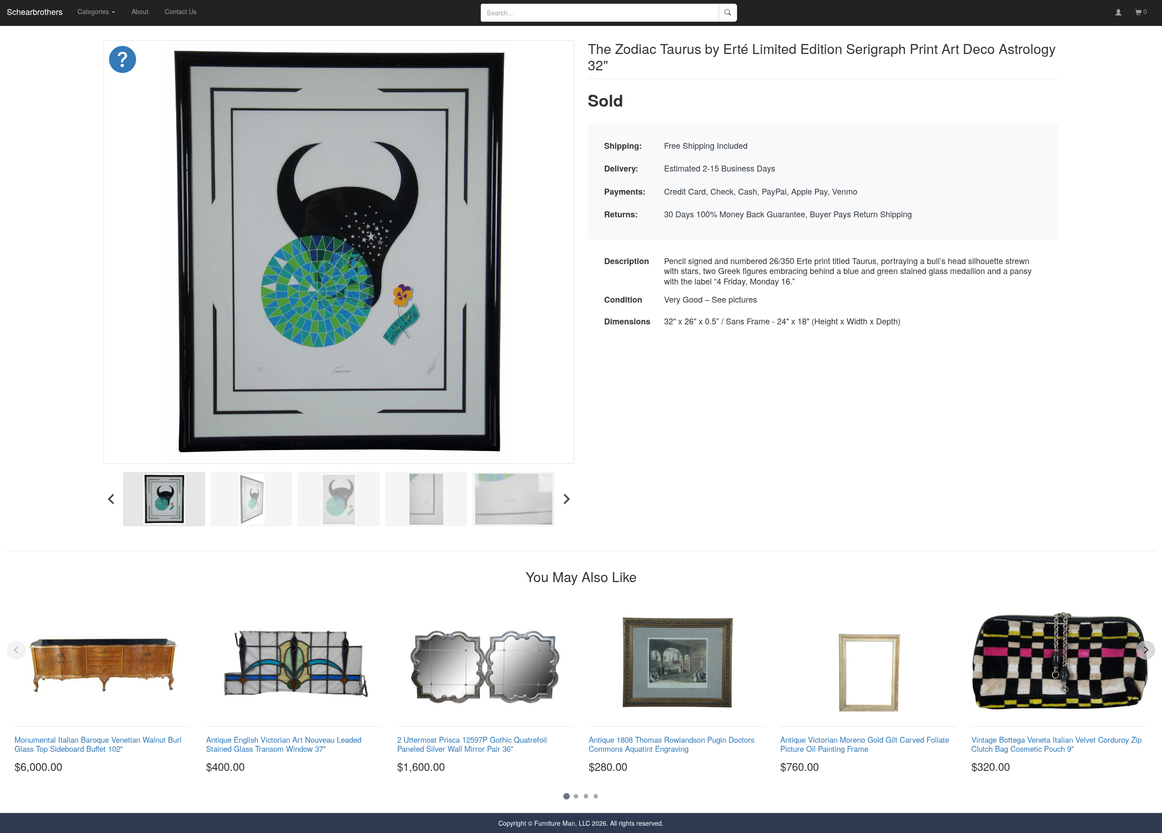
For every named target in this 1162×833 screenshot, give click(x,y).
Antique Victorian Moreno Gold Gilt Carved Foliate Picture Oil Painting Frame (864, 744)
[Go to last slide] (111, 499)
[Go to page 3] (586, 796)
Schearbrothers (35, 11)
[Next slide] (566, 499)
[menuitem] (164, 499)
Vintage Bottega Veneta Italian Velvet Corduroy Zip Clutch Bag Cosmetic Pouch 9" (1056, 744)
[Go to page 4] (596, 796)
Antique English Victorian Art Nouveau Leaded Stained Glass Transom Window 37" (283, 744)
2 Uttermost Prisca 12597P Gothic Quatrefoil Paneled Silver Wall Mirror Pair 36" (472, 744)
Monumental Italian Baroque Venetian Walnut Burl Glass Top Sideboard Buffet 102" (98, 744)
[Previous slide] (16, 650)
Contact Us (181, 11)
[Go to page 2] (576, 796)
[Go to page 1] (566, 796)
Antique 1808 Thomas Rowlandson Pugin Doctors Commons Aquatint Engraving (671, 744)
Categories (94, 11)
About (140, 11)
